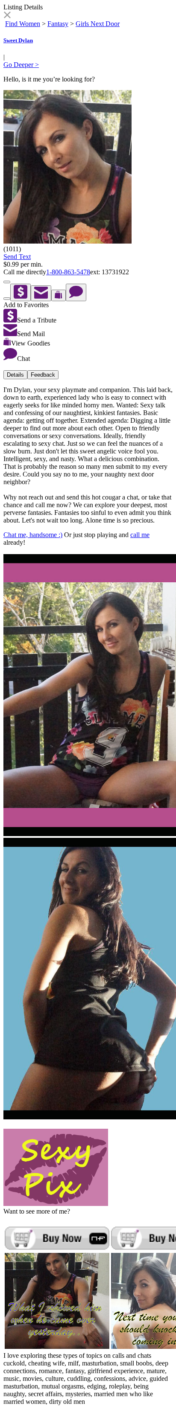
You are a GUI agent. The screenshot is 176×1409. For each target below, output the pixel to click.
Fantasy (57, 23)
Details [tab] (15, 375)
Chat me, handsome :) (32, 534)
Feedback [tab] (43, 375)
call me (140, 534)
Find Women (22, 23)
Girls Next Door (98, 23)
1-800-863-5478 (68, 272)
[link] (7, 16)
